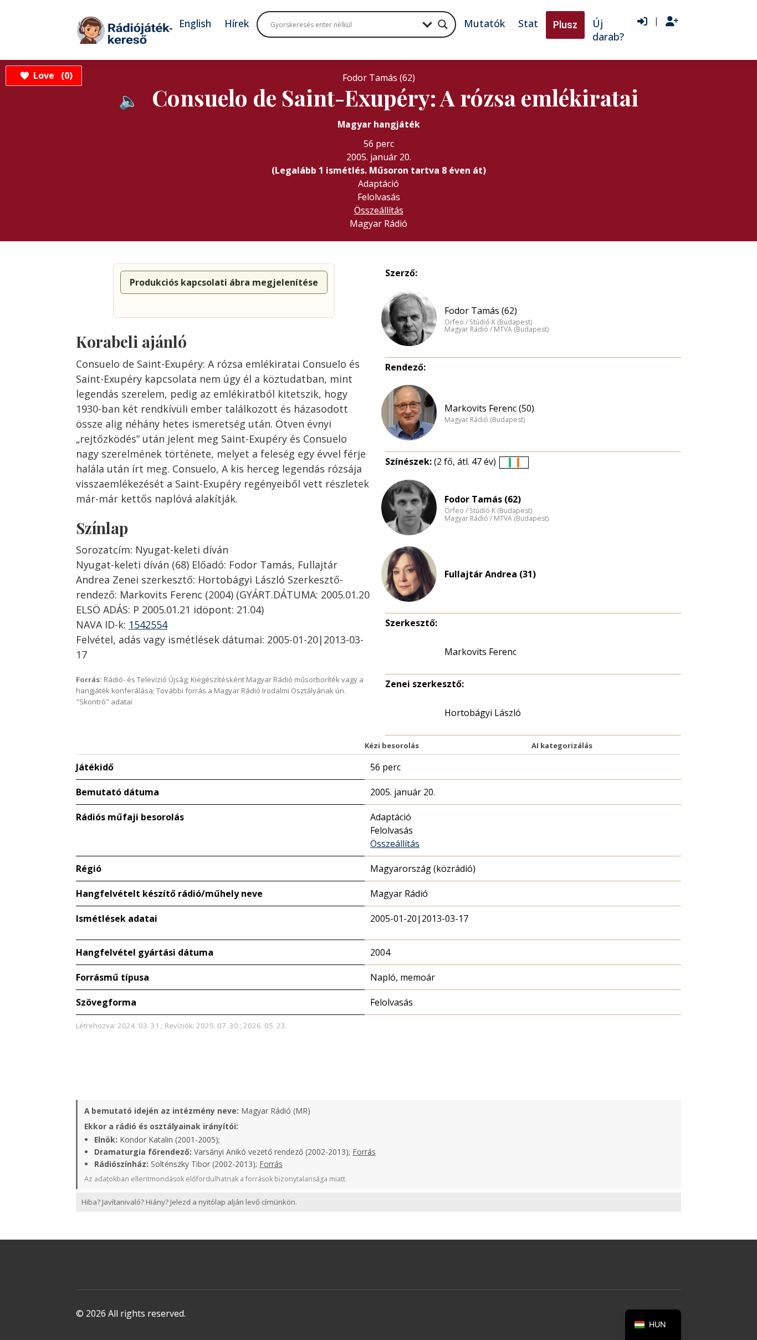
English (195, 23)
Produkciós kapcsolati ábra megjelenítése (224, 282)
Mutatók (484, 23)
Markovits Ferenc (480, 652)
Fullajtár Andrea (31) (490, 574)
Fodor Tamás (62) (480, 310)
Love (51, 75)
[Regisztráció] (672, 21)
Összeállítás (378, 210)
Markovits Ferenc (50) (489, 408)
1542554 (148, 624)
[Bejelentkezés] (642, 21)
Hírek (236, 23)
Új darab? (608, 30)
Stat (528, 23)
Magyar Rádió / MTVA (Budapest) (496, 329)
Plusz (565, 25)
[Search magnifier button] (443, 24)
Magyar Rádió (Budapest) (484, 420)
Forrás (364, 1151)
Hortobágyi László (482, 713)
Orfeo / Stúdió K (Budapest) (488, 322)
